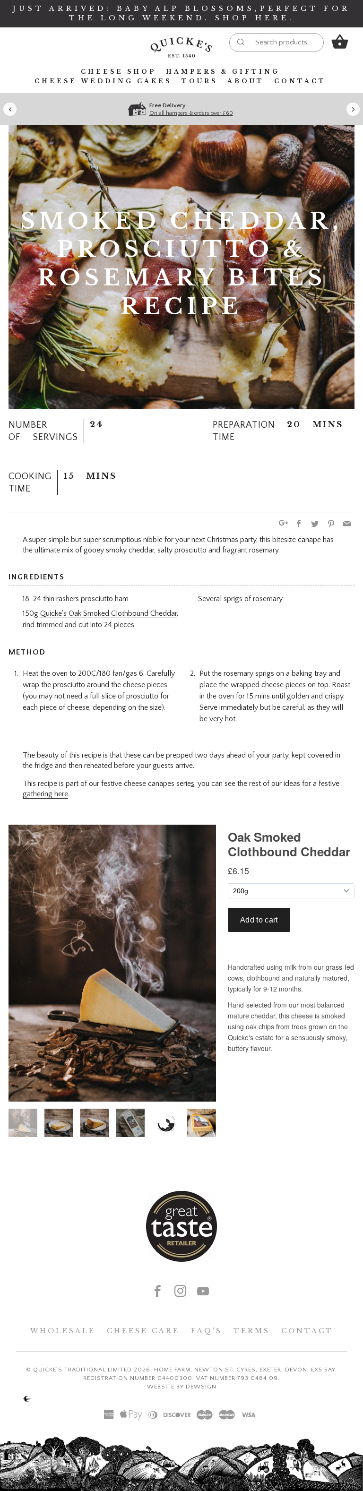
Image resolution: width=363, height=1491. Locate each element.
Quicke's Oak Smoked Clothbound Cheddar (108, 613)
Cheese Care (143, 1331)
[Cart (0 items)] (340, 41)
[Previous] (10, 109)
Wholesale (62, 1331)
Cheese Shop (118, 71)
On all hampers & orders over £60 (191, 113)
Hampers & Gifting (223, 71)
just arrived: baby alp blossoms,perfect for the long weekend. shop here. (181, 13)
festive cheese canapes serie (147, 783)
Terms (251, 1331)
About (245, 81)
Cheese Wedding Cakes (103, 81)
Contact (300, 81)
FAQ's (206, 1331)
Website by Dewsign (181, 1386)
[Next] (353, 109)
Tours (199, 81)
